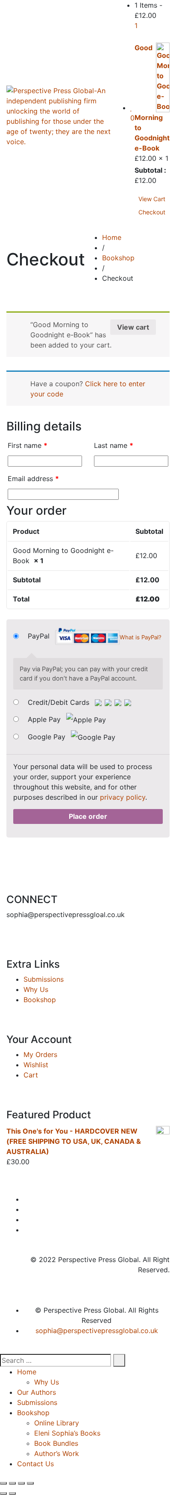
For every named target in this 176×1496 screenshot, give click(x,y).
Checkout (151, 212)
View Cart (151, 198)
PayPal (94, 636)
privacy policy (122, 797)
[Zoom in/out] (30, 1483)
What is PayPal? (140, 637)
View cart (133, 327)
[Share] (12, 1483)
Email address (33, 478)
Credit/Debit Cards (59, 702)
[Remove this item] (140, 37)
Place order (88, 816)
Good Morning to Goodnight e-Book (152, 97)
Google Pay (47, 736)
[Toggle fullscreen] (21, 1483)
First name (27, 445)
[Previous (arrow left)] (3, 1493)
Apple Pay (45, 719)
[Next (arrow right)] (12, 1493)
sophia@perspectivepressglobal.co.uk (96, 1330)
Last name (113, 445)
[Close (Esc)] (3, 1483)
